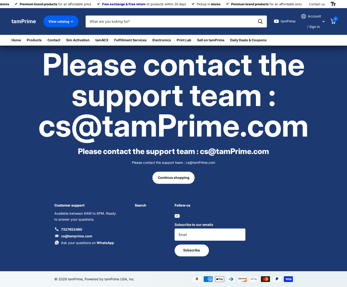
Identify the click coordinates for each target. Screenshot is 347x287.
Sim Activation (78, 40)
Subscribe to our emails (194, 225)
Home (16, 40)
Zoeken (260, 21)
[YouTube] (177, 216)
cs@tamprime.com (76, 236)
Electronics (161, 40)
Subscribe (192, 250)
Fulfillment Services (130, 40)
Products (34, 40)
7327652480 (71, 229)
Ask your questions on (87, 243)
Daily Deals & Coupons (248, 40)
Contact (53, 40)
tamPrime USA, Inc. (119, 279)
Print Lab (184, 40)
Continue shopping (173, 177)
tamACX (102, 40)
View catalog (59, 21)
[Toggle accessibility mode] (333, 4)
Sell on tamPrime (210, 40)
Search (140, 205)
